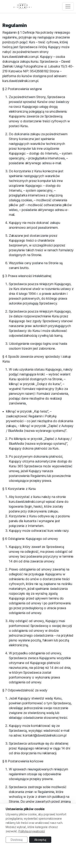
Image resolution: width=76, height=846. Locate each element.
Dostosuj (16, 839)
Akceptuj (40, 839)
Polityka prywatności (31, 831)
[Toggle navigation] (68, 6)
